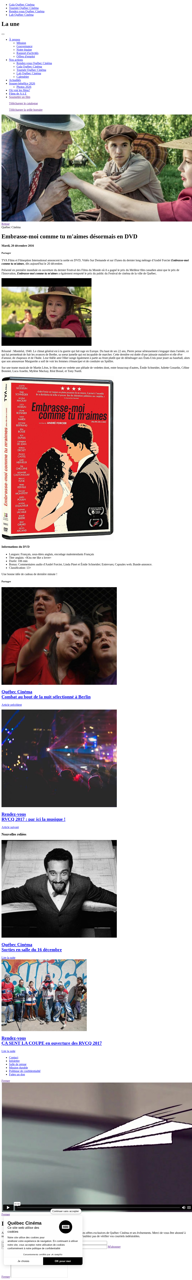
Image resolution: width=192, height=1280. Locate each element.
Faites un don (17, 1074)
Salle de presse (17, 1064)
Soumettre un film (19, 97)
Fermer (6, 1080)
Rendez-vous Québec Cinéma (26, 11)
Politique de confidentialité (24, 1071)
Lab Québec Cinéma (21, 14)
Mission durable (18, 1067)
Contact (13, 1057)
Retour (6, 223)
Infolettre (14, 1060)
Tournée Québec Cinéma (24, 8)
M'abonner (114, 1246)
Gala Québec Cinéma (21, 4)
